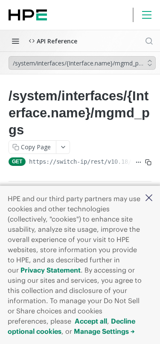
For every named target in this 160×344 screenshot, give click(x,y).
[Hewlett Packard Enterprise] (28, 15)
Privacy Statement (50, 270)
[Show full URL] (138, 162)
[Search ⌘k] (149, 41)
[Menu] (146, 15)
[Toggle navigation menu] (15, 41)
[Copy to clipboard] (148, 162)
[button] (148, 198)
